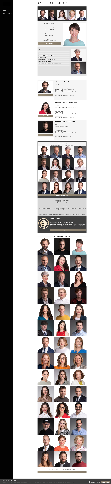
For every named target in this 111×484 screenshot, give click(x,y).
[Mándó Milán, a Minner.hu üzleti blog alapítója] (46, 295)
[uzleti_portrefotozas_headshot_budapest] (62, 15)
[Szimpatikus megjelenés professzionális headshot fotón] (46, 312)
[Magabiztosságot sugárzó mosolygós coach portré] (46, 279)
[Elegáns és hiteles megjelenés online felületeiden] (46, 328)
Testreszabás (93, 482)
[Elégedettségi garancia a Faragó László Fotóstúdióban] (43, 223)
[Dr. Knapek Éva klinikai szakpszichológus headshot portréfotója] (46, 410)
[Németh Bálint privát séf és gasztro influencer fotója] (62, 394)
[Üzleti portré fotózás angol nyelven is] (78, 410)
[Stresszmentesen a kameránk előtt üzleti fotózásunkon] (62, 328)
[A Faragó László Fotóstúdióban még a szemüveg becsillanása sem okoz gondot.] (62, 410)
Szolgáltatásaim (7, 13)
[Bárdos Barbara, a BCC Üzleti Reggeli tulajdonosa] (62, 345)
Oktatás (5, 14)
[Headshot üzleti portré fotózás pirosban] (45, 108)
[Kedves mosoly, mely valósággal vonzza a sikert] (46, 459)
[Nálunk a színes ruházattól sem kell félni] (62, 312)
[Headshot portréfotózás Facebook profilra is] (78, 295)
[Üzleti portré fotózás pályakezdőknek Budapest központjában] (62, 377)
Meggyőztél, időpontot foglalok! (68, 230)
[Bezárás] (110, 479)
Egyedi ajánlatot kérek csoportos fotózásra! (62, 195)
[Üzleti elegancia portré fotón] (46, 443)
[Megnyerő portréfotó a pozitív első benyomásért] (45, 127)
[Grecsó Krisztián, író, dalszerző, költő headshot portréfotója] (45, 87)
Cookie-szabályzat (71, 482)
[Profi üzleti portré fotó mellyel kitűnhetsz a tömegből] (46, 377)
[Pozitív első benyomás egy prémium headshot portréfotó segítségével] (78, 377)
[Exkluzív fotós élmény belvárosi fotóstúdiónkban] (62, 443)
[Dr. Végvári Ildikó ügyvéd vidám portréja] (78, 361)
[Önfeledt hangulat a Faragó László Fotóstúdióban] (78, 279)
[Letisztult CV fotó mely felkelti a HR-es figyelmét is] (62, 426)
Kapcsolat (5, 17)
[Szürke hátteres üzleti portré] (78, 263)
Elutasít (98, 482)
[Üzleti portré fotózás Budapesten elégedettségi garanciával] (78, 328)
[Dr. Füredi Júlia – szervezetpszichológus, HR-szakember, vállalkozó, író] (46, 361)
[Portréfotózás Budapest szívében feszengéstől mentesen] (78, 459)
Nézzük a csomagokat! (49, 43)
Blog (4, 16)
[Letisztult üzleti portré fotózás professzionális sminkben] (78, 246)
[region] (55, 481)
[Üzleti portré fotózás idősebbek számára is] (62, 295)
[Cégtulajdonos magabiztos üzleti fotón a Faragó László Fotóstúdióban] (62, 279)
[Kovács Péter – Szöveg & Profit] (78, 394)
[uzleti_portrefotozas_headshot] (78, 55)
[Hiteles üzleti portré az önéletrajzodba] (78, 312)
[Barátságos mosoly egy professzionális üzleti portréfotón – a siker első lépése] (62, 459)
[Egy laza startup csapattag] (46, 426)
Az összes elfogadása (105, 482)
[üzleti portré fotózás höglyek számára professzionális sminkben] (74, 34)
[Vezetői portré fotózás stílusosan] (46, 345)
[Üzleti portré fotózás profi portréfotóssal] (78, 443)
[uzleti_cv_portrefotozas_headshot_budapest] (78, 68)
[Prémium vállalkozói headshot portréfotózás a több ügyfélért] (46, 394)
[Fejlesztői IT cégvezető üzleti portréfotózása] (78, 426)
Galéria (4, 10)
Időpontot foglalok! (46, 115)
